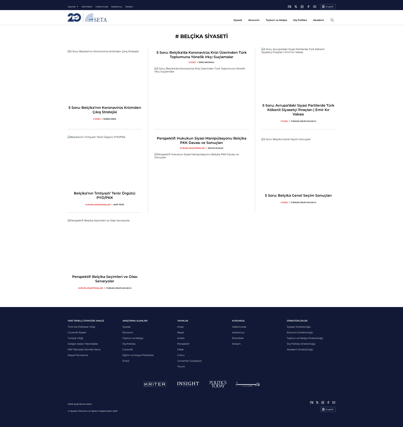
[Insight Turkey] (188, 384)
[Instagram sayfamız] (302, 6)
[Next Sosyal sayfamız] (289, 6)
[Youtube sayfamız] (315, 6)
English (330, 409)
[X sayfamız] (296, 6)
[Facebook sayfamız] (308, 6)
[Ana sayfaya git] (87, 17)
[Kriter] (154, 384)
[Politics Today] (218, 384)
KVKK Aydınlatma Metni (80, 404)
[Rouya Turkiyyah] (248, 384)
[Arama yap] (332, 20)
